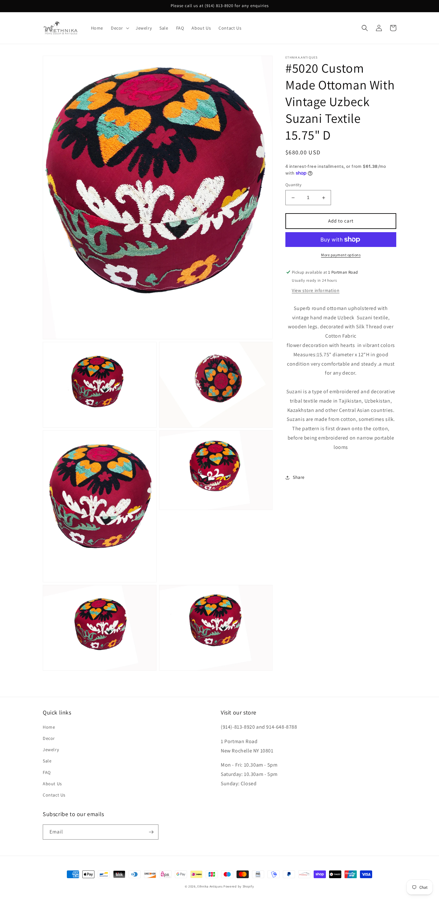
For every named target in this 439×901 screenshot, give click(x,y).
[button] (119, 28)
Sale (47, 761)
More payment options (341, 254)
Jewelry (51, 749)
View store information (315, 290)
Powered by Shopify (238, 886)
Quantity (293, 185)
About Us (52, 784)
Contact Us (54, 795)
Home (49, 727)
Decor (49, 738)
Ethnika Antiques (209, 886)
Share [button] (299, 477)
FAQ (47, 772)
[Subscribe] (151, 832)
